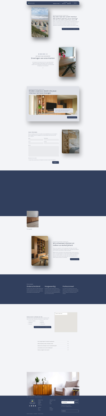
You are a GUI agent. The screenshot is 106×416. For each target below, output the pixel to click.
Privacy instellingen (40, 413)
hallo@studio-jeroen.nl (69, 406)
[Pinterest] (33, 406)
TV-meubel (29, 229)
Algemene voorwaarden (30, 413)
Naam (29, 138)
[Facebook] (31, 406)
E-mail (29, 141)
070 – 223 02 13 (31, 136)
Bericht (29, 145)
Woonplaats (46, 138)
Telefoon (45, 141)
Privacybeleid (35, 413)
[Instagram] (29, 406)
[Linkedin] (35, 406)
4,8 (46, 54)
